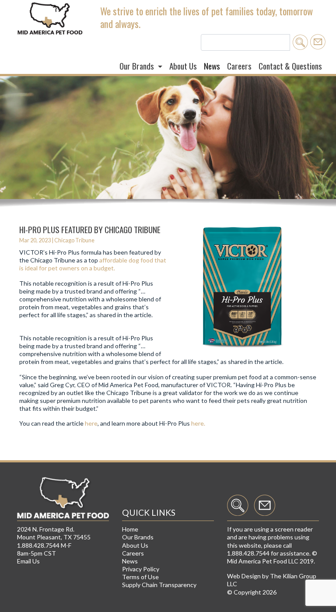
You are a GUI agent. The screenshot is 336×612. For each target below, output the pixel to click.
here (91, 423)
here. (198, 423)
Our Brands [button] (137, 65)
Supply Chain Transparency (159, 584)
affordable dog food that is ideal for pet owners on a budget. (92, 264)
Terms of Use (140, 577)
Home (130, 529)
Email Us (28, 561)
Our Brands (138, 537)
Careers (239, 65)
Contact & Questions (290, 65)
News (212, 65)
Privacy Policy (140, 569)
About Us (183, 65)
